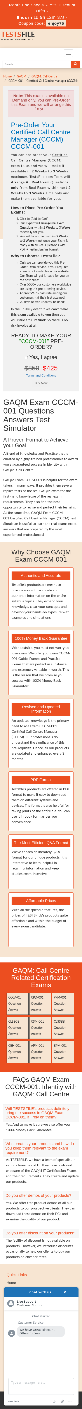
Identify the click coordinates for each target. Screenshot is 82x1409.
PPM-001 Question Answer (60, 1003)
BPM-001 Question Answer (60, 1052)
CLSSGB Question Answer (14, 1028)
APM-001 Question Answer (37, 1052)
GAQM (21, 76)
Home (7, 76)
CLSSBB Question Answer (60, 1028)
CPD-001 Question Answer (37, 1003)
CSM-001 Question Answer (37, 1028)
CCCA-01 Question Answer (14, 1003)
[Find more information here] (41, 1346)
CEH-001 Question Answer (14, 1052)
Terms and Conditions (41, 375)
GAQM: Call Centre (44, 76)
